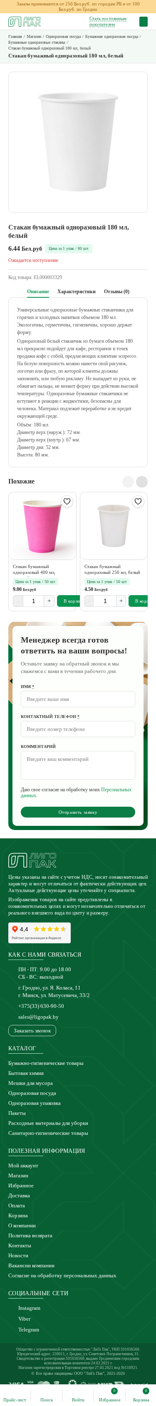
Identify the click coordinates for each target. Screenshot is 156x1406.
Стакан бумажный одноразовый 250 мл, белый (112, 569)
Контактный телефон (50, 716)
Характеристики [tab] (76, 291)
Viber (24, 1319)
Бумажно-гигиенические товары (46, 1063)
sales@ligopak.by (38, 1017)
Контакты (19, 1245)
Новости (18, 1255)
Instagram (29, 1308)
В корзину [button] (75, 600)
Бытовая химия (26, 1073)
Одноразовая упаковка (34, 1103)
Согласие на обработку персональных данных (62, 1275)
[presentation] (128, 482)
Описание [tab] (38, 291)
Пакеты (17, 1113)
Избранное (21, 1185)
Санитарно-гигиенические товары (48, 1133)
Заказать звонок (32, 1030)
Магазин (18, 1175)
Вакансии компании (31, 1265)
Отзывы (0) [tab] (116, 291)
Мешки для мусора (30, 1083)
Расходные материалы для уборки (48, 1123)
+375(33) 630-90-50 (41, 1006)
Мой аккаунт (23, 1165)
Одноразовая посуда (32, 1093)
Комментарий (38, 746)
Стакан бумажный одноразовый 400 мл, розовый (34, 570)
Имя (27, 686)
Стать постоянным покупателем (107, 21)
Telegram (28, 1329)
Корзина (18, 1215)
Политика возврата (30, 1235)
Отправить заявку (78, 812)
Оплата (16, 1205)
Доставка (19, 1195)
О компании (22, 1225)
